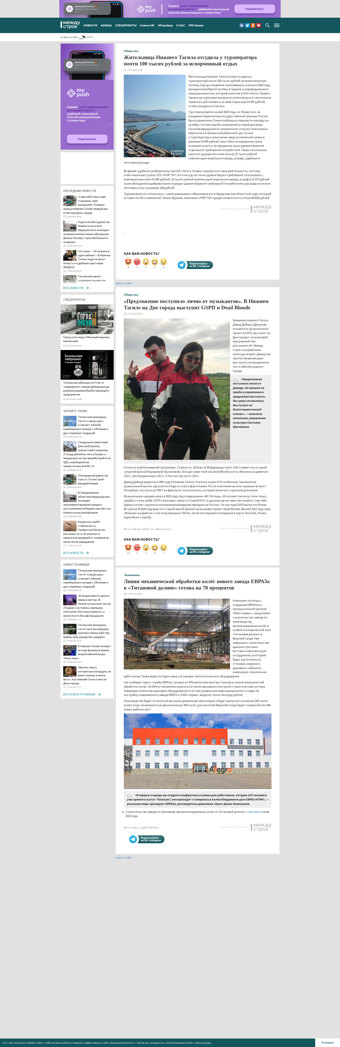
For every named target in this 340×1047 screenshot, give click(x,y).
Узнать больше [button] (202, 1042)
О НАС (180, 25)
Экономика (132, 575)
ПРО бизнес (196, 25)
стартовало (254, 812)
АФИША (106, 25)
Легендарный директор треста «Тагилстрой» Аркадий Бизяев (93, 479)
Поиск (267, 25)
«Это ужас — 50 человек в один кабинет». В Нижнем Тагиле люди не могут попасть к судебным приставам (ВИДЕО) (86, 259)
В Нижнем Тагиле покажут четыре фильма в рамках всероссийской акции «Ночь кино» (87, 652)
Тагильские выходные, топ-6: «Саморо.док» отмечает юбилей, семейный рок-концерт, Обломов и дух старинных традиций (85, 425)
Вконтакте (241, 25)
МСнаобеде (165, 25)
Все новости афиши (79, 694)
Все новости (73, 288)
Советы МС (147, 25)
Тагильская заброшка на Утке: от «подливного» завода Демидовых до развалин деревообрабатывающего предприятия (86, 388)
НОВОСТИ (90, 25)
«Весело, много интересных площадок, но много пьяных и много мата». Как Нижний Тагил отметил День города (87, 675)
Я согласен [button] (328, 1042)
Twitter (247, 25)
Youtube (258, 25)
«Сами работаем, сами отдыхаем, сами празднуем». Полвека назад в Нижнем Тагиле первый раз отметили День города (85, 204)
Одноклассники (253, 25)
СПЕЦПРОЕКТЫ (126, 25)
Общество (131, 51)
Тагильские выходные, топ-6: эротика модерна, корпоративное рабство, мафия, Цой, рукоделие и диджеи (86, 631)
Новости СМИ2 (124, 283)
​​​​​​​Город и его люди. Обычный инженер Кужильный (86, 339)
